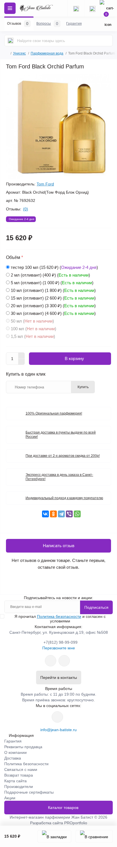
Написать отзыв (58, 545)
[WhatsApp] (77, 514)
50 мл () (32, 321)
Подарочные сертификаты (29, 792)
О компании (15, 752)
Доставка (12, 758)
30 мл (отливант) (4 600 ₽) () (53, 313)
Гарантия (13, 741)
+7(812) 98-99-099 (60, 642)
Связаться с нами (20, 769)
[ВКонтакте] (45, 514)
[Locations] (76, 8)
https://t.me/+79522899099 (64, 660)
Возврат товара (18, 775)
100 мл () (33, 328)
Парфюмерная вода (47, 53)
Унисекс (19, 53)
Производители (18, 786)
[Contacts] (92, 8)
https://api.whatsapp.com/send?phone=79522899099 (50, 660)
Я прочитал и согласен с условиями (60, 618)
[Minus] (21, 362)
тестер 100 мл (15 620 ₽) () (54, 267)
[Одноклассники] (53, 514)
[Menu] (10, 8)
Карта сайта (15, 781)
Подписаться (96, 607)
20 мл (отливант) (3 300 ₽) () (53, 305)
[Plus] (21, 355)
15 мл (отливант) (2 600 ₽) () (53, 298)
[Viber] (69, 514)
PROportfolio (75, 823)
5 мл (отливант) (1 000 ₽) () (52, 282)
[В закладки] (54, 836)
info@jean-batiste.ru (58, 729)
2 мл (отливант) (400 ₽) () (50, 275)
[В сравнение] (94, 836)
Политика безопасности (59, 616)
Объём (14, 257)
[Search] (10, 40)
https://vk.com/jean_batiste (57, 717)
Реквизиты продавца (23, 746)
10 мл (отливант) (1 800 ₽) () (53, 290)
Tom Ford (45, 184)
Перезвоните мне (58, 648)
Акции (9, 798)
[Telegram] (61, 514)
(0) (25, 209)
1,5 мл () (33, 336)
